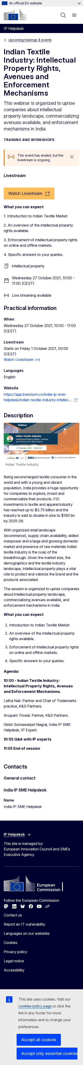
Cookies (10, 942)
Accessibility (14, 970)
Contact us (13, 915)
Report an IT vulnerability (24, 924)
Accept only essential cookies (49, 1053)
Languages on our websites (27, 933)
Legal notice (14, 961)
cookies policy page (35, 1006)
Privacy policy (15, 951)
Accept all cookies (38, 1039)
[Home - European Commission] (15, 14)
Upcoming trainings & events (30, 40)
